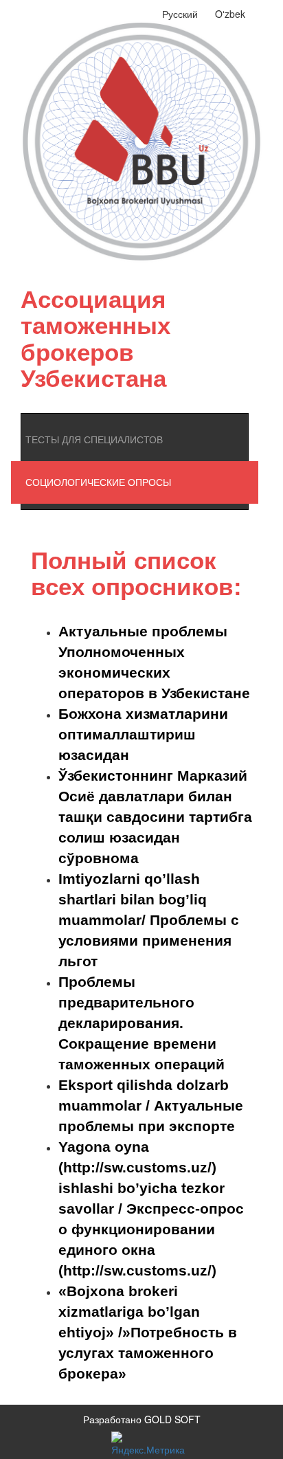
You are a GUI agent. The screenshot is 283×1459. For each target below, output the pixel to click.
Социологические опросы (98, 482)
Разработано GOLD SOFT (142, 1419)
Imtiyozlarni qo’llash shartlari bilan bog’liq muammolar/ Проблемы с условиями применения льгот (148, 920)
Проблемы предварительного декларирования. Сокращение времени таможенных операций (141, 1023)
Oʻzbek (230, 14)
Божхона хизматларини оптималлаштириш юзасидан (143, 734)
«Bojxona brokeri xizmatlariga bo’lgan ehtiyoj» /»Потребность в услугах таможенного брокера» (147, 1332)
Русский (180, 14)
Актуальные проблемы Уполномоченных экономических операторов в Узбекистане (154, 662)
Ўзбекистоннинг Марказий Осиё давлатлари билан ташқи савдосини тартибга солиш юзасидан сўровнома (155, 817)
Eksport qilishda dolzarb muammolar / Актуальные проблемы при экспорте (150, 1105)
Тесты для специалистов (94, 439)
